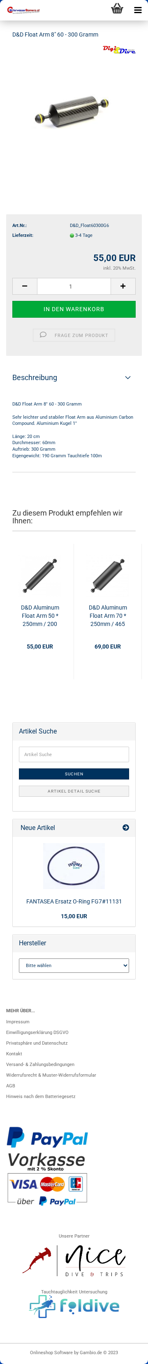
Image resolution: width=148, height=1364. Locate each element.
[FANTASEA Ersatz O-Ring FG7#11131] (74, 866)
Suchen (74, 774)
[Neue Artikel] (126, 828)
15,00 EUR (74, 916)
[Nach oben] (125, 1354)
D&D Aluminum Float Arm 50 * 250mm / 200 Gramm (40, 616)
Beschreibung (34, 377)
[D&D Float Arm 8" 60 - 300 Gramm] (74, 107)
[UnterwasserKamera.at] (20, 10)
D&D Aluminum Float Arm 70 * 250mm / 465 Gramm (108, 616)
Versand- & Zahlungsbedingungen (40, 1064)
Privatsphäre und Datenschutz (36, 1043)
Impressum (18, 1022)
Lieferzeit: (22, 235)
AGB (10, 1086)
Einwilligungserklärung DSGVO (37, 1032)
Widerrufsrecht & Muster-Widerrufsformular (51, 1075)
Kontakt (14, 1054)
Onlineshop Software (51, 1352)
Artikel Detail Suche (74, 791)
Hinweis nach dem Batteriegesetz (40, 1096)
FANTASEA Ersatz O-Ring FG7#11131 (74, 901)
